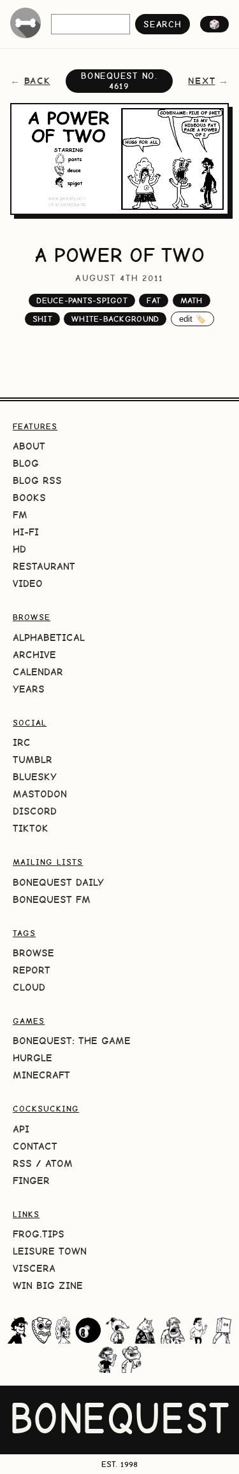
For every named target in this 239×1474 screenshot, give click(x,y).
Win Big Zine (48, 1285)
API (21, 1129)
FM (20, 515)
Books (29, 498)
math (191, 300)
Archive (34, 655)
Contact (35, 1146)
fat (154, 300)
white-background (115, 319)
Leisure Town (50, 1251)
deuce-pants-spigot (81, 300)
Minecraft (41, 1075)
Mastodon (40, 794)
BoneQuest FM (52, 899)
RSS (22, 1163)
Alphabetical (49, 637)
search (162, 24)
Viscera (34, 1268)
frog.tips (38, 1234)
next (201, 80)
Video (28, 583)
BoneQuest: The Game (72, 1041)
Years (29, 689)
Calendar (38, 672)
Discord (35, 811)
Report (31, 970)
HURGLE (32, 1058)
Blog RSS (37, 480)
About (29, 446)
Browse (33, 953)
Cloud (29, 987)
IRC (22, 742)
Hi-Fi (26, 532)
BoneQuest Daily (58, 882)
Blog (26, 463)
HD (19, 549)
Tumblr (32, 760)
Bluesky (35, 777)
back (37, 80)
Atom (59, 1163)
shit (42, 319)
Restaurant (44, 566)
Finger (31, 1180)
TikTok (30, 828)
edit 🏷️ (192, 319)
